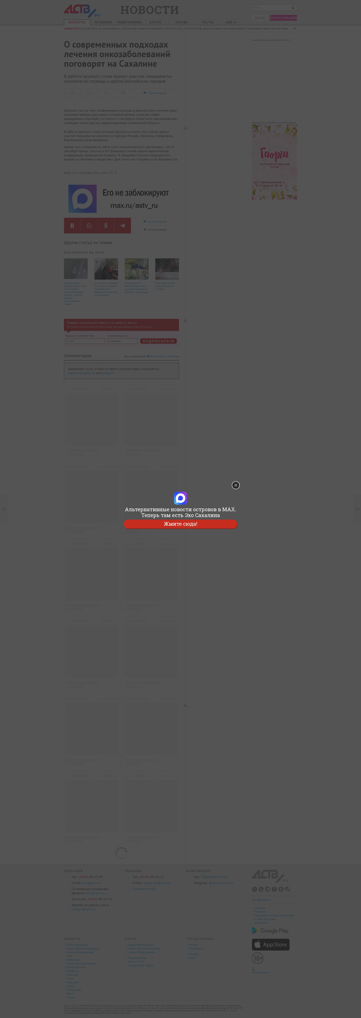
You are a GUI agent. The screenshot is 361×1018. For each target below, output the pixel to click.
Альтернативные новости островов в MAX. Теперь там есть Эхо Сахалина (180, 512)
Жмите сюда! (180, 524)
